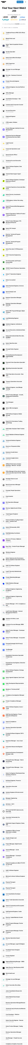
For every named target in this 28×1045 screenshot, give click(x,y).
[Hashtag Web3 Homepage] (3, 2)
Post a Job (20, 1)
